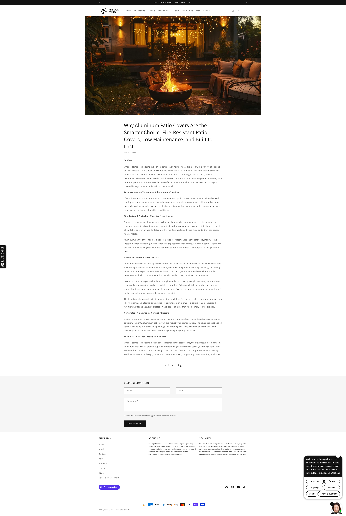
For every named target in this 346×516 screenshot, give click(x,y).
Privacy (102, 468)
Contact (102, 454)
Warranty (103, 463)
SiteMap (102, 473)
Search (102, 449)
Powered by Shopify (123, 510)
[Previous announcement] (100, 2)
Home (101, 444)
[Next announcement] (246, 2)
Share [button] (129, 160)
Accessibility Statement (109, 478)
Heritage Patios (109, 510)
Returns (102, 458)
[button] (140, 11)
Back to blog (175, 365)
